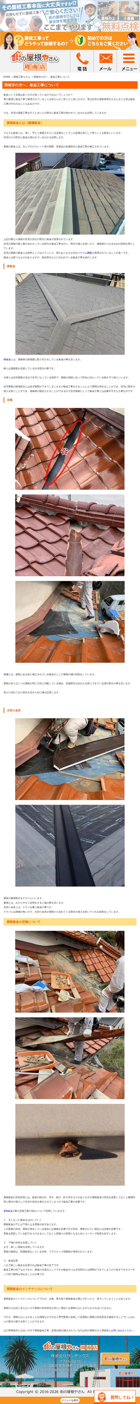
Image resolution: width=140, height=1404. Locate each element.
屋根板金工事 (10, 1211)
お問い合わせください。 (123, 1330)
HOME (6, 76)
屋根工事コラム (21, 76)
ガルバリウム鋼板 (82, 252)
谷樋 (6, 674)
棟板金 (7, 359)
